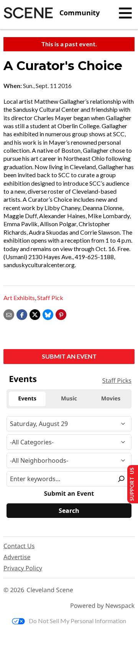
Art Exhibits (19, 297)
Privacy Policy (22, 568)
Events (23, 379)
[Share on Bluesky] (48, 313)
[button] (61, 313)
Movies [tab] (110, 398)
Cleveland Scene (49, 590)
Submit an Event (69, 356)
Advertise (16, 557)
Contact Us (18, 546)
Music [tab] (69, 398)
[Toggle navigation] (125, 13)
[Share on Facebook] (21, 313)
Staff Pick (50, 297)
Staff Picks (116, 380)
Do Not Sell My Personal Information (77, 620)
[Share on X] (35, 313)
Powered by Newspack (102, 606)
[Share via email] (8, 313)
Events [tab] (27, 398)
